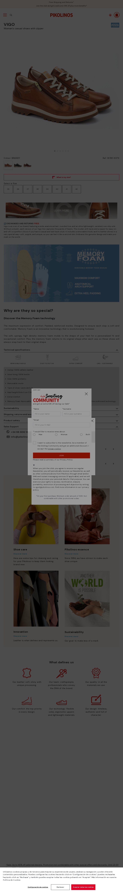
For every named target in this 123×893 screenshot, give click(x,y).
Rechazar (60, 887)
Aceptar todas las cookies (83, 887)
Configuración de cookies (38, 887)
